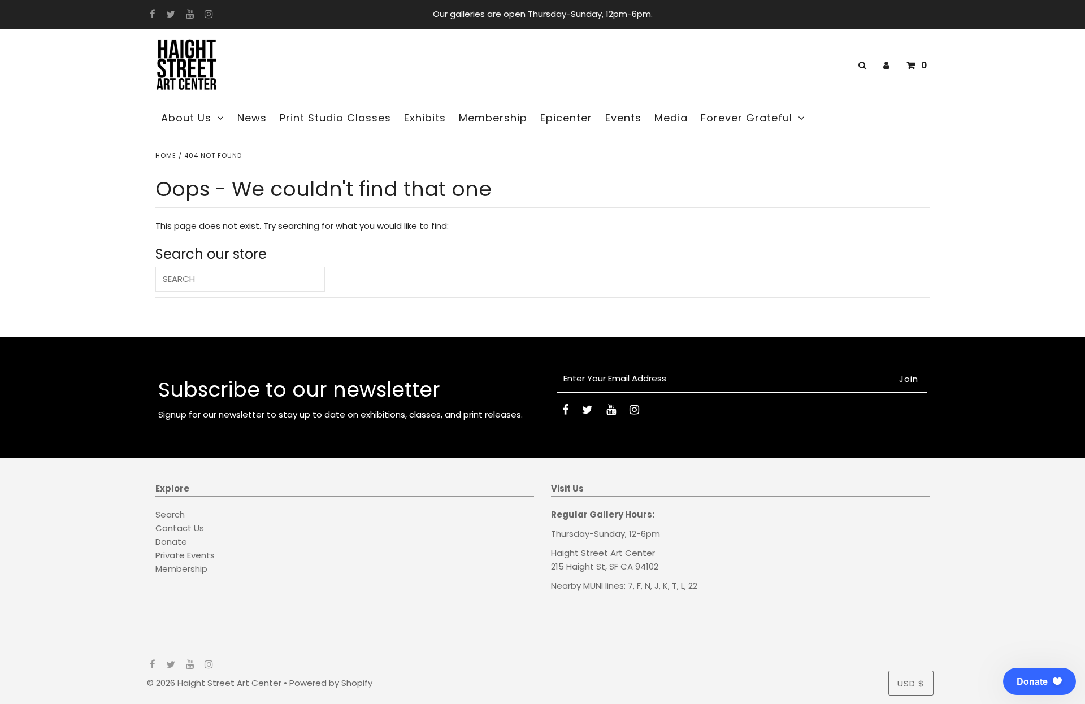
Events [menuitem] (623, 118)
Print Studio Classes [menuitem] (335, 118)
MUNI (593, 586)
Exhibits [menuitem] (425, 118)
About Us (186, 118)
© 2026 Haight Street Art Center (214, 683)
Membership (181, 569)
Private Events (185, 555)
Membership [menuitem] (493, 118)
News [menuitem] (252, 118)
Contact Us (179, 528)
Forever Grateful (746, 118)
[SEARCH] (860, 65)
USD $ (911, 683)
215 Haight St (578, 566)
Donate (171, 541)
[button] (1039, 681)
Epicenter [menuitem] (566, 118)
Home (165, 155)
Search (170, 514)
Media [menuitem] (671, 118)
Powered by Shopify (330, 683)
